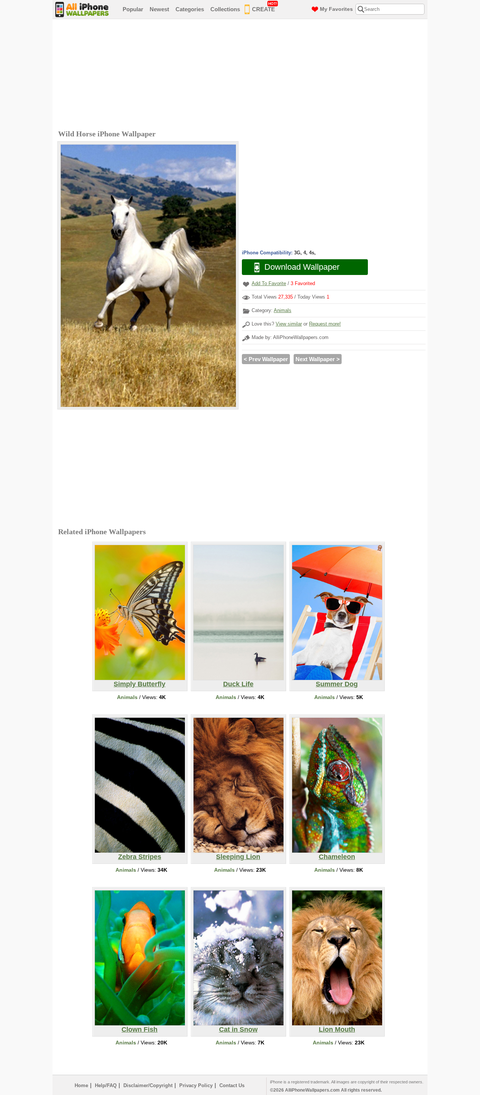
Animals (282, 310)
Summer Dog (337, 684)
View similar (289, 324)
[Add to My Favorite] (246, 284)
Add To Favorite (269, 283)
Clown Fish (140, 1029)
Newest (159, 9)
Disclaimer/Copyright (147, 1085)
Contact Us (231, 1085)
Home (81, 1085)
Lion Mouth (337, 1029)
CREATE (264, 6)
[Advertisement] (242, 75)
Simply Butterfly (139, 684)
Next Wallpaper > (318, 359)
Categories (190, 9)
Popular (133, 9)
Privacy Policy (196, 1085)
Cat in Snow (238, 1029)
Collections (225, 9)
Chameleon (337, 856)
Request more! (325, 324)
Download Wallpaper (301, 267)
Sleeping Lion (238, 856)
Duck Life (238, 684)
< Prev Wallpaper (266, 359)
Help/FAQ (106, 1085)
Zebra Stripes (139, 856)
